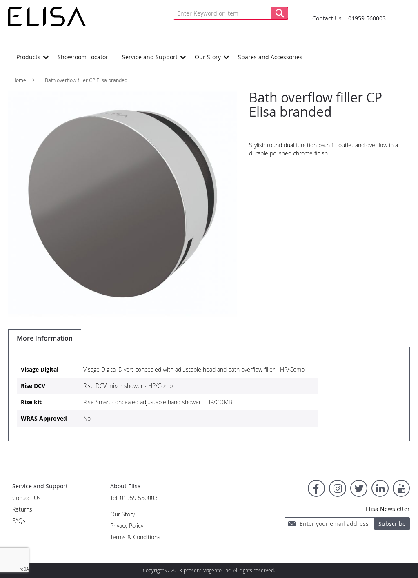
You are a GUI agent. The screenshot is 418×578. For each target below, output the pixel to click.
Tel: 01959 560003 (134, 498)
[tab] (44, 338)
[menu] (209, 56)
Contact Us (327, 18)
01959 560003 (367, 18)
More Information (45, 338)
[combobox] (230, 13)
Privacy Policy (126, 525)
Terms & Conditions (135, 537)
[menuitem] (30, 56)
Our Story (122, 514)
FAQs (19, 521)
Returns (22, 509)
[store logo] (47, 16)
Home (19, 80)
